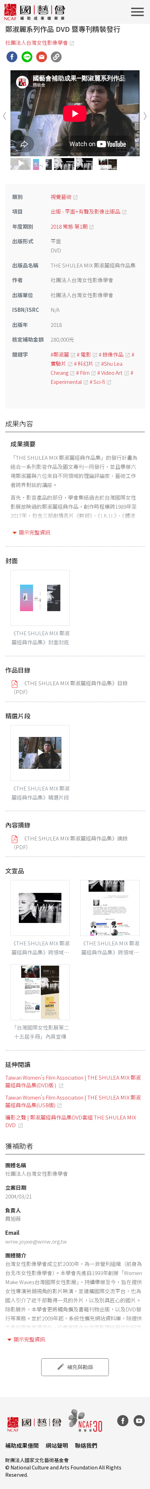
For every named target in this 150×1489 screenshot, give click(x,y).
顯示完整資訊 (34, 532)
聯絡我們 (86, 1445)
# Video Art (109, 372)
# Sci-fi (97, 381)
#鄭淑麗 (60, 354)
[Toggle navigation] (139, 11)
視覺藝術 (61, 196)
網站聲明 (57, 1445)
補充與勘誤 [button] (80, 1366)
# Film (83, 372)
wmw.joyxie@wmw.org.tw (36, 1241)
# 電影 (84, 354)
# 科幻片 (83, 363)
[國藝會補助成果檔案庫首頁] (35, 12)
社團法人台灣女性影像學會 (36, 42)
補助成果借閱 (22, 1445)
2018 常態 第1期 (69, 226)
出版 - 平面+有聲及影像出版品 (85, 211)
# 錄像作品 (111, 354)
